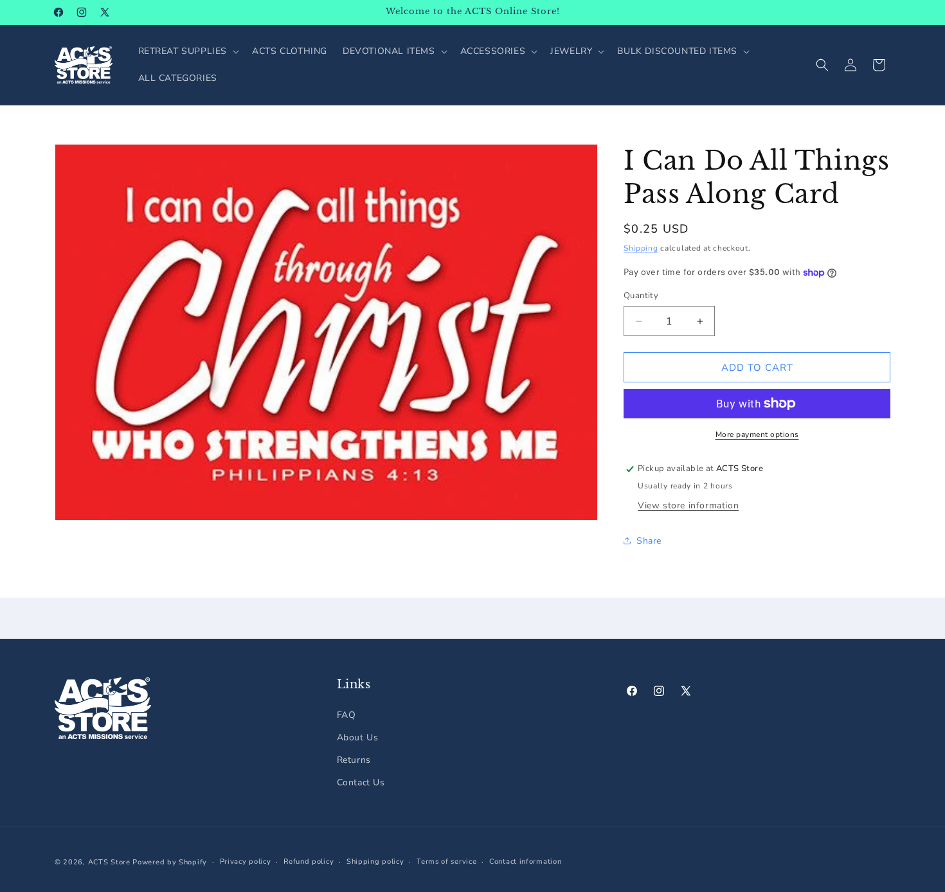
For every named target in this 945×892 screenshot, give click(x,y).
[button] (187, 51)
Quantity (641, 295)
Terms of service (446, 861)
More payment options (757, 434)
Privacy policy (245, 861)
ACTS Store (109, 862)
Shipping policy (375, 861)
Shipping (641, 248)
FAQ (346, 715)
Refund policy (309, 861)
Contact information (525, 861)
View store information (688, 505)
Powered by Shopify (169, 862)
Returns (354, 760)
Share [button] (649, 541)
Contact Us (361, 782)
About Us (358, 737)
